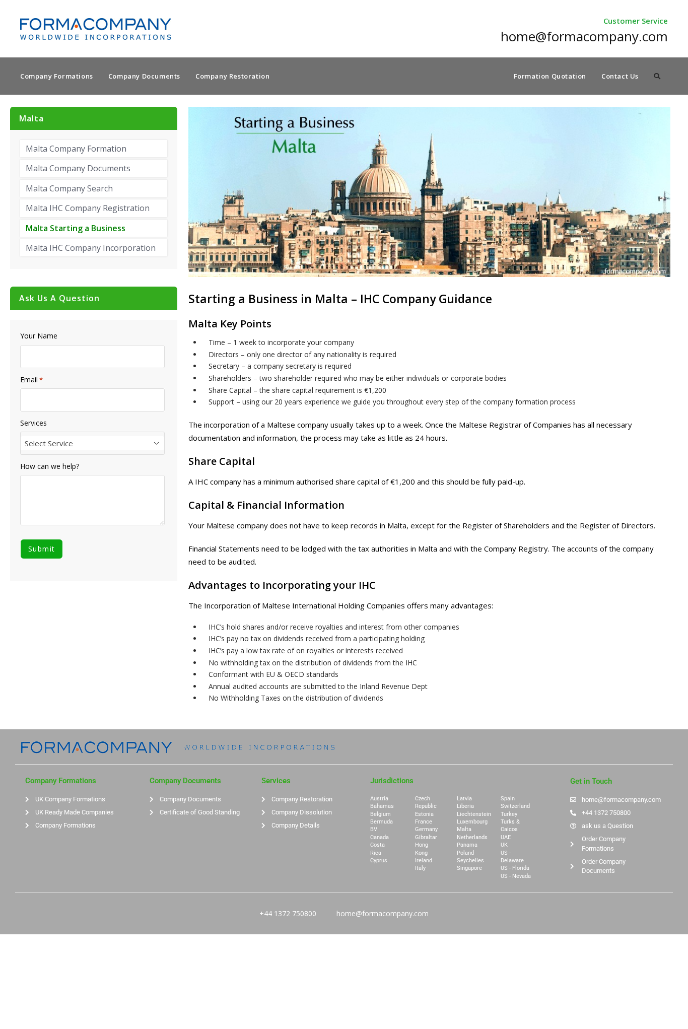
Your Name (38, 335)
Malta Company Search (69, 188)
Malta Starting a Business (75, 228)
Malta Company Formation (76, 148)
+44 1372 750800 (287, 913)
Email (31, 379)
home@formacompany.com (382, 913)
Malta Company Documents (78, 168)
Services (33, 423)
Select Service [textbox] (49, 443)
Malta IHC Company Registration (88, 208)
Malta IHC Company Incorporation (91, 247)
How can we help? (49, 466)
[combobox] (92, 443)
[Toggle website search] (657, 76)
